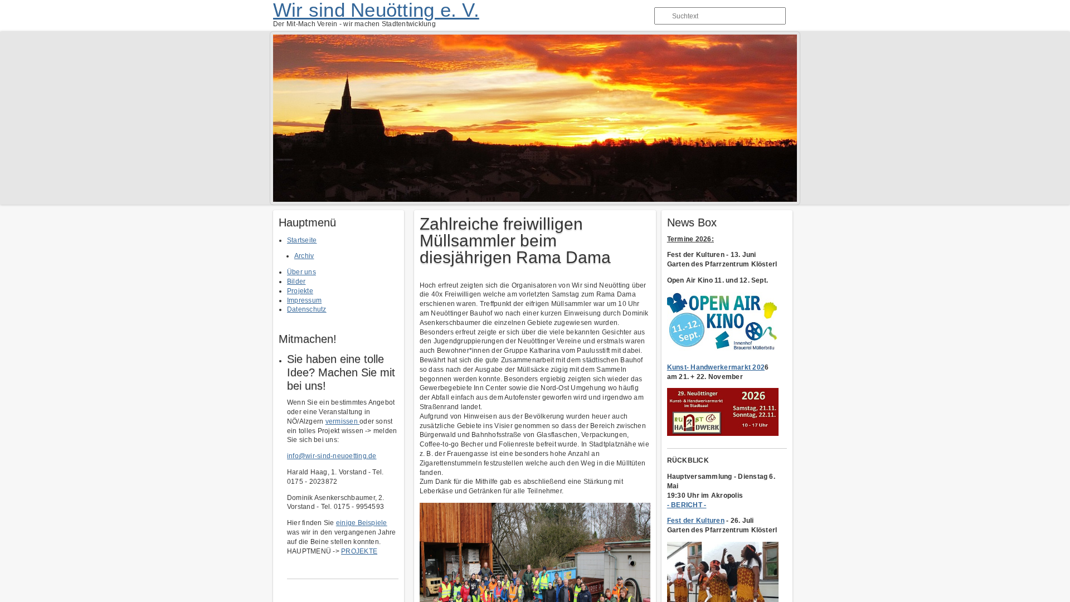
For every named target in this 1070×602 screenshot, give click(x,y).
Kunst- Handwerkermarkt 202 (716, 367)
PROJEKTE (359, 551)
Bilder (296, 281)
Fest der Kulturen (695, 521)
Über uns (301, 272)
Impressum (304, 300)
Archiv (304, 256)
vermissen (342, 421)
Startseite (302, 240)
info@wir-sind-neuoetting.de (331, 456)
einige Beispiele (361, 523)
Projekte (300, 291)
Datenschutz (307, 309)
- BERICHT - (687, 505)
